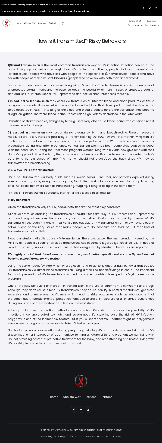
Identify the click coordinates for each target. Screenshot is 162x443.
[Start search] (63, 23)
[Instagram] (156, 8)
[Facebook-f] (143, 8)
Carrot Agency (114, 429)
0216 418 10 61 (136, 25)
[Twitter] (149, 8)
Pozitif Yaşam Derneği (52, 429)
